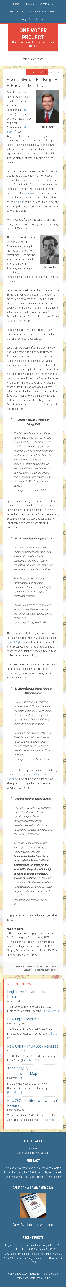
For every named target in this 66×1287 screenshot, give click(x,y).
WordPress (36, 1278)
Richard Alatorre (30, 193)
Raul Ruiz (19, 202)
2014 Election (26, 967)
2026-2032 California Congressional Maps (23, 1071)
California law (38, 967)
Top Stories (54, 970)
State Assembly (43, 970)
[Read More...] (51, 1011)
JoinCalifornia (30, 970)
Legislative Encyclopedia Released (23, 1245)
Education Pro (37, 1273)
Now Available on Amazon (33, 1224)
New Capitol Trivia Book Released (32, 1046)
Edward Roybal (15, 642)
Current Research (52, 967)
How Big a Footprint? (23, 1019)
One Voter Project (33, 34)
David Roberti (44, 180)
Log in (47, 1278)
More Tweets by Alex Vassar (33, 1153)
